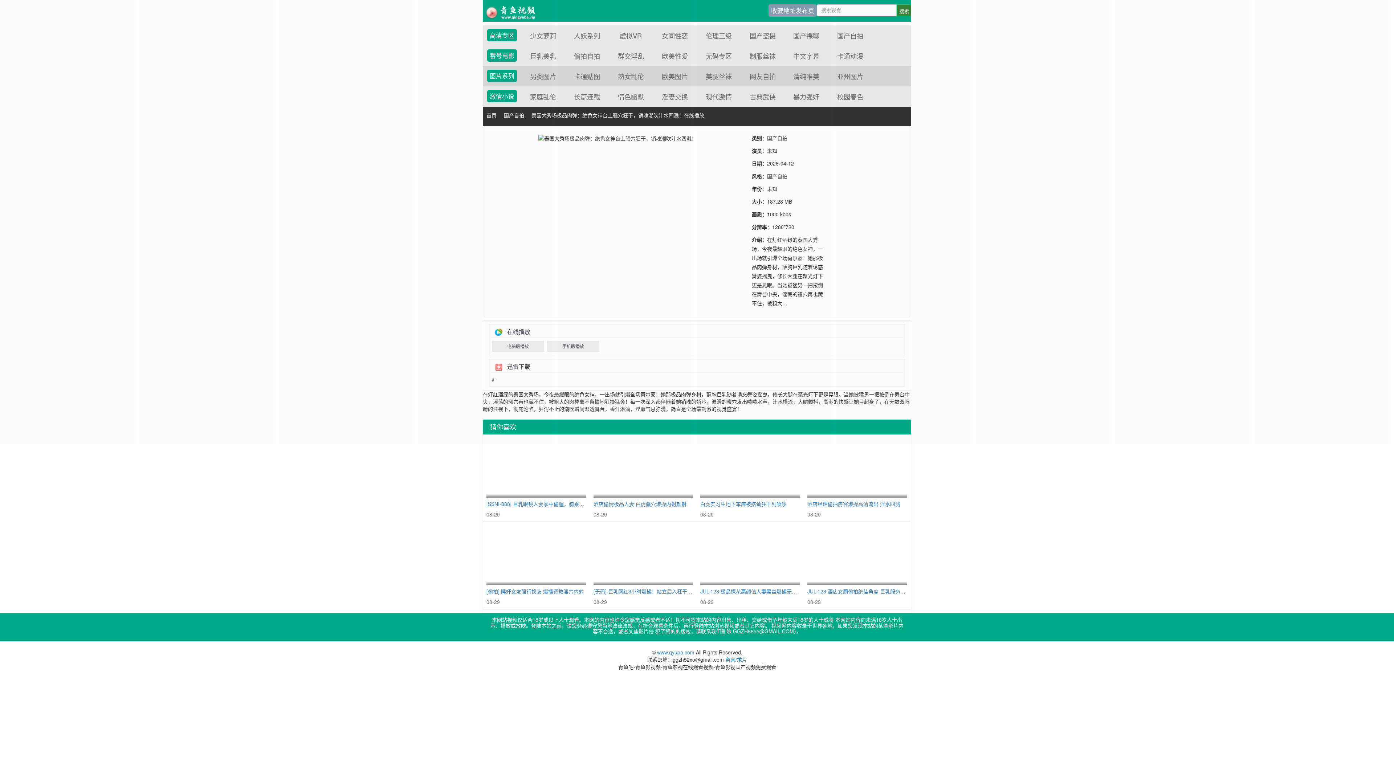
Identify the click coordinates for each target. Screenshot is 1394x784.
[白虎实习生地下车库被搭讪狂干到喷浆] (750, 468)
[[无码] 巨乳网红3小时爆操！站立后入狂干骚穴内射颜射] (643, 555)
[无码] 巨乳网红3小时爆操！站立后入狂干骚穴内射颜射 (656, 591)
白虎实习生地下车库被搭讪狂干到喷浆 (743, 503)
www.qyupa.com (676, 652)
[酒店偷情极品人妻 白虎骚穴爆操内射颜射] (643, 468)
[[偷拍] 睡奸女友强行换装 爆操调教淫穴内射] (536, 555)
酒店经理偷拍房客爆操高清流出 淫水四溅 (853, 503)
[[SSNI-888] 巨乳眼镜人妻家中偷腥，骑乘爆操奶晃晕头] (536, 468)
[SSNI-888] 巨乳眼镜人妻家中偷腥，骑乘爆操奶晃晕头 (548, 503)
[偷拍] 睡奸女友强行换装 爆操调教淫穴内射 (535, 591)
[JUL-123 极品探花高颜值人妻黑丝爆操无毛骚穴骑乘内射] (750, 555)
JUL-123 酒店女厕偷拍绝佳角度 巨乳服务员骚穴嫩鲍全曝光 (874, 591)
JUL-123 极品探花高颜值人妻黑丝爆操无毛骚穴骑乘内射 (763, 591)
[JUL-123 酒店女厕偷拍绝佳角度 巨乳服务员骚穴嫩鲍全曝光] (857, 555)
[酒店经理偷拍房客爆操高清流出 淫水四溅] (857, 468)
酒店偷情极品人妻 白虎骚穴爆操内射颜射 (640, 503)
